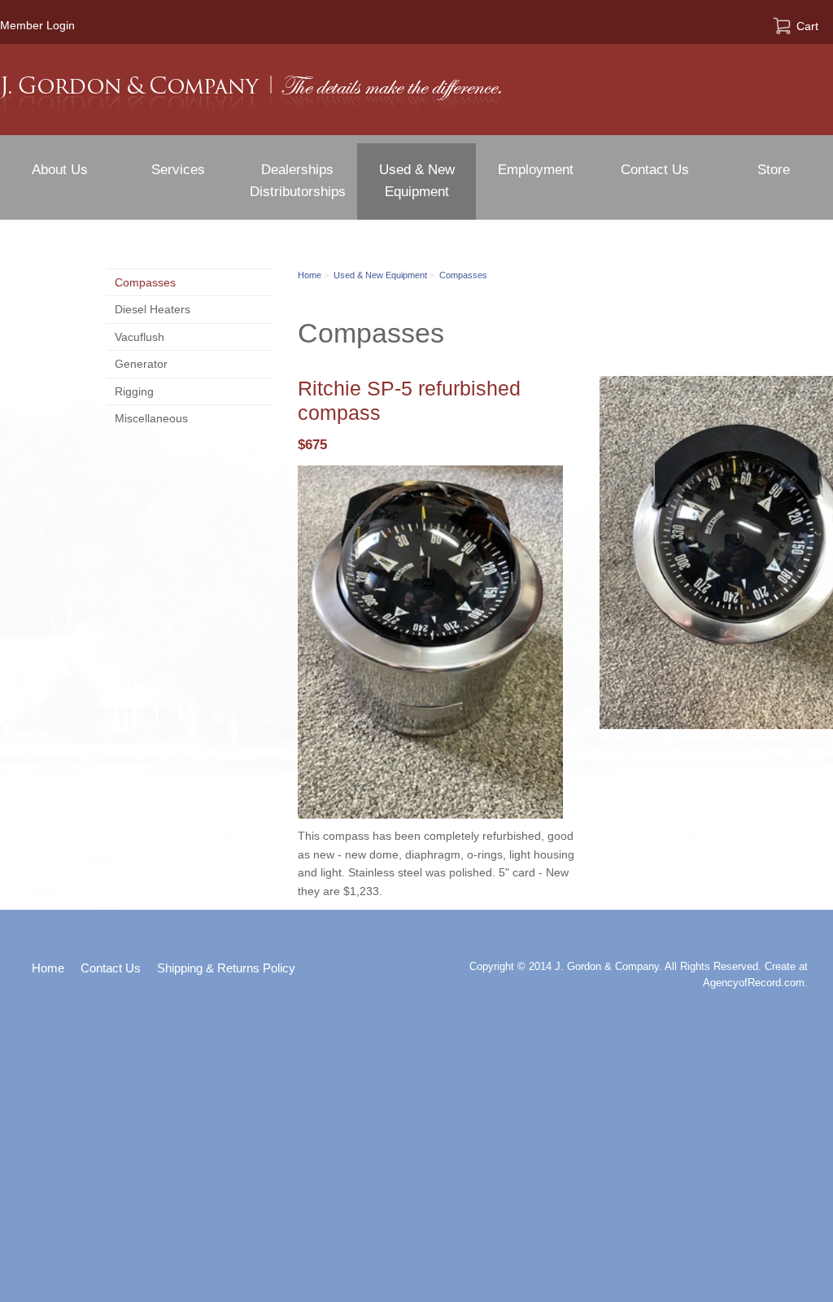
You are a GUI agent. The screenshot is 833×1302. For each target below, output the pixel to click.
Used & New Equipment (380, 275)
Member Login (37, 25)
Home (309, 275)
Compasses (463, 275)
